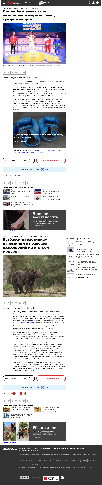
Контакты (22, 448)
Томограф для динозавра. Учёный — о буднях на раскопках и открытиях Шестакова (21, 409)
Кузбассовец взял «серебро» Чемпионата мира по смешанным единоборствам (38, 152)
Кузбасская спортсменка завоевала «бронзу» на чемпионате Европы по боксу (52, 197)
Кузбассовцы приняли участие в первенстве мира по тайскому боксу (21, 191)
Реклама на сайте (32, 448)
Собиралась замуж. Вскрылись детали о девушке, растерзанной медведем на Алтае (86, 275)
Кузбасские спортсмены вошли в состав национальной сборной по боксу (22, 204)
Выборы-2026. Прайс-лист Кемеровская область (69, 448)
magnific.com (7, 298)
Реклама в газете (45, 448)
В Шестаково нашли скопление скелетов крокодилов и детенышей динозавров (53, 409)
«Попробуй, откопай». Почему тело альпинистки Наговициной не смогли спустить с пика (87, 249)
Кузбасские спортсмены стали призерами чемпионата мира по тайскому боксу (53, 191)
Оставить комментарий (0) (51, 160)
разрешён (31, 322)
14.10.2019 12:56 (7, 8)
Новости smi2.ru (9, 230)
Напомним (17, 342)
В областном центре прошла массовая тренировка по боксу (21, 197)
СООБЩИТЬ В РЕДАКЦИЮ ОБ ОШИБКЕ (29, 450)
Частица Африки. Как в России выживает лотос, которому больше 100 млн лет (87, 243)
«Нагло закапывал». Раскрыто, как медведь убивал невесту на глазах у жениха (87, 262)
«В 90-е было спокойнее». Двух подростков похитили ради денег (86, 268)
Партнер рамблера (35, 477)
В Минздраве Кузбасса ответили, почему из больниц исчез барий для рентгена (21, 415)
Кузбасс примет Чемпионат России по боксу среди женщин (38, 136)
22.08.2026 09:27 (8, 236)
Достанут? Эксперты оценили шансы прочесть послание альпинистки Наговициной (87, 256)
